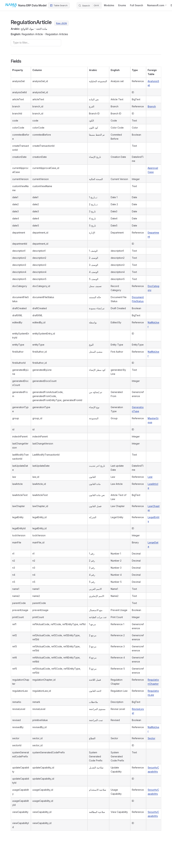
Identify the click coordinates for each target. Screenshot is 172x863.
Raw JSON (61, 23)
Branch (152, 106)
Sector (151, 738)
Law (150, 476)
